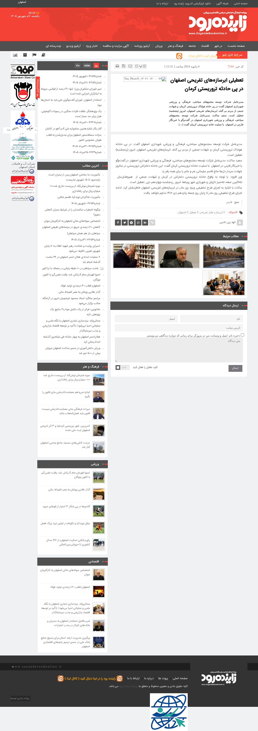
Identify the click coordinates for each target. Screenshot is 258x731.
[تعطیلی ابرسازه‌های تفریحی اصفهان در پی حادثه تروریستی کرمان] (145, 78)
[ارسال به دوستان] (130, 66)
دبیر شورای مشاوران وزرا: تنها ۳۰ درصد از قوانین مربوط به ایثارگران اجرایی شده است (71, 91)
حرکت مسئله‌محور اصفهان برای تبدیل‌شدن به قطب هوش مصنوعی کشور (74, 137)
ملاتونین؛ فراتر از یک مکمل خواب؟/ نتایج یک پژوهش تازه (75, 312)
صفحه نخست (236, 46)
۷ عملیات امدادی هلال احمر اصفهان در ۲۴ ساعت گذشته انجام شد (73, 260)
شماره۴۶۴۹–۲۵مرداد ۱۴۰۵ (87, 152)
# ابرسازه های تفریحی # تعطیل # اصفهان (201, 212)
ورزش (159, 46)
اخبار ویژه (92, 46)
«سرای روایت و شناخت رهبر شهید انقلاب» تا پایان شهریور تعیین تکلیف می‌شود (179, 243)
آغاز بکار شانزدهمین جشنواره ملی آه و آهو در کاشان (73, 129)
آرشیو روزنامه (142, 46)
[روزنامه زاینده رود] (217, 24)
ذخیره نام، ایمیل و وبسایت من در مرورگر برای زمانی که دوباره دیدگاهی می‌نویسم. (193, 335)
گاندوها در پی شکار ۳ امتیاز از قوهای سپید (66, 507)
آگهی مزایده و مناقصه (116, 46)
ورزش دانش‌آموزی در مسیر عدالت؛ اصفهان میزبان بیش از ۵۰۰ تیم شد (73, 351)
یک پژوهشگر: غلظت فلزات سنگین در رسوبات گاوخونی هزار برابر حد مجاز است (72, 114)
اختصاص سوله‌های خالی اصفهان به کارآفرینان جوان (72, 221)
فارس (229, 202)
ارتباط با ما (162, 4)
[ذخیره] (123, 66)
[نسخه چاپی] (117, 66)
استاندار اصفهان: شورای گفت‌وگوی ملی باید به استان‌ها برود (71, 102)
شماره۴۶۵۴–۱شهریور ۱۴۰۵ (87, 76)
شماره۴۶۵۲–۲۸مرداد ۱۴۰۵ (87, 83)
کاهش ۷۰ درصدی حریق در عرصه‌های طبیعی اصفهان (71, 227)
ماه (77, 65)
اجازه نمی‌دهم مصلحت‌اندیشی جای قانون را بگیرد (66, 394)
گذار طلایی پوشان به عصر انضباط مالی (79, 292)
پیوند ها (163, 678)
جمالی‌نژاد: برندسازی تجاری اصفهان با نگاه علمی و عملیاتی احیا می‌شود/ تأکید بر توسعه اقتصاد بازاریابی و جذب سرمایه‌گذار (224, 265)
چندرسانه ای (53, 46)
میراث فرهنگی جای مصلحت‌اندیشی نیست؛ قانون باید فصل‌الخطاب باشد (66, 411)
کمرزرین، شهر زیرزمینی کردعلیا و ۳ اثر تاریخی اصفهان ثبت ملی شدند (65, 428)
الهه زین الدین (227, 222)
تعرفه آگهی (222, 4)
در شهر (218, 46)
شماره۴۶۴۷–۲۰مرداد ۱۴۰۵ (87, 122)
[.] (23, 71)
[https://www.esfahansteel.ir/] (23, 94)
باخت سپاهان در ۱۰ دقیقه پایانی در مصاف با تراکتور (70, 268)
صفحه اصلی (240, 4)
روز (96, 65)
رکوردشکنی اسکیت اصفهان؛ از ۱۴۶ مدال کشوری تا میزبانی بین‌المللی (68, 542)
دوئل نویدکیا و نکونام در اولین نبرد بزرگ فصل (65, 524)
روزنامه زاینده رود (128, 686)
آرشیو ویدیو (73, 46)
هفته (87, 65)
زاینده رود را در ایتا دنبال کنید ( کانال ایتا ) (214, 56)
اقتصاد (205, 46)
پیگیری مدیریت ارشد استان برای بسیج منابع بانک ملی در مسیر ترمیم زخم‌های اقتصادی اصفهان (65, 642)
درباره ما (149, 678)
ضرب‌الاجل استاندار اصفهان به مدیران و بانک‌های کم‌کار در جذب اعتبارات (68, 623)
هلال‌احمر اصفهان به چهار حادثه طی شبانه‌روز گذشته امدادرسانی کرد (71, 339)
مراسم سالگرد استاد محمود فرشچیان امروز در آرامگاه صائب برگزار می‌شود (134, 243)
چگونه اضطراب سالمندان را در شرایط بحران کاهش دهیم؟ (72, 212)
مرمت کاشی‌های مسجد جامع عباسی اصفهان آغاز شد (65, 445)
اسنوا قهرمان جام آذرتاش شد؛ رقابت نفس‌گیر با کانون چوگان (71, 277)
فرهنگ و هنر (175, 46)
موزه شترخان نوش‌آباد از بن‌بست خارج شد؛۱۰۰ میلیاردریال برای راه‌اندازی (75, 189)
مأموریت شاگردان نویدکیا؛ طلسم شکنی (79, 197)
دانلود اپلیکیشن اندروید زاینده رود (192, 4)
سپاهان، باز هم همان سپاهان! (83, 233)
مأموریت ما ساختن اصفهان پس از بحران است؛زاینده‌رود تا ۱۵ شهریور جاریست (224, 243)
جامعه (192, 46)
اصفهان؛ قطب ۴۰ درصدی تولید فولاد (80, 286)
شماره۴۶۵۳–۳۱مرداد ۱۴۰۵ (87, 146)
